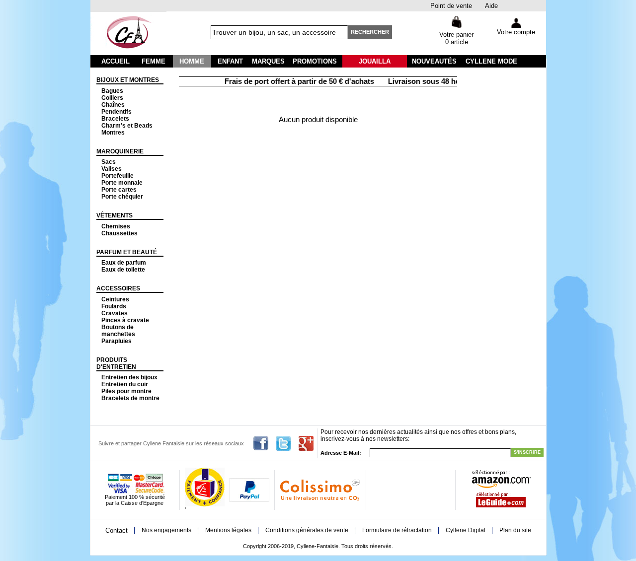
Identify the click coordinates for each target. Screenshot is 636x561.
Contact (116, 530)
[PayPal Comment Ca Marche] (249, 500)
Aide (491, 5)
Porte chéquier (122, 196)
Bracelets (115, 118)
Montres (113, 132)
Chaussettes (119, 233)
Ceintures (115, 299)
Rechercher (370, 32)
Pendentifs (116, 111)
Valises (111, 168)
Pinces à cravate (125, 320)
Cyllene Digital (465, 530)
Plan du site (515, 530)
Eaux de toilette (123, 269)
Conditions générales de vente (306, 530)
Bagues (112, 90)
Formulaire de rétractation (397, 530)
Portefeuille (117, 175)
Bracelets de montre (130, 398)
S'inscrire (527, 452)
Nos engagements (166, 530)
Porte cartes (119, 189)
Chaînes (113, 104)
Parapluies (116, 341)
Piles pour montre (126, 391)
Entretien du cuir (124, 384)
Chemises (115, 226)
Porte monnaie (122, 182)
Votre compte (516, 32)
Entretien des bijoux (129, 377)
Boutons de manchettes (118, 331)
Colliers (112, 97)
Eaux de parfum (123, 262)
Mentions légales (228, 530)
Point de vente (451, 5)
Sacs (108, 161)
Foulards (113, 306)
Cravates (114, 313)
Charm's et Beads (127, 125)
